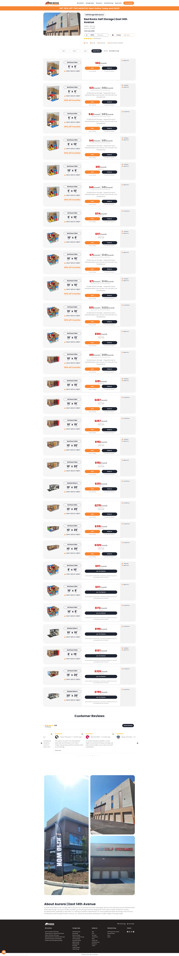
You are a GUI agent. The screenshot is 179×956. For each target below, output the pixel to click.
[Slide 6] (64, 34)
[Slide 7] (67, 34)
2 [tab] (80, 755)
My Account (118, 3)
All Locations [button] (80, 3)
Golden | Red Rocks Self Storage (52, 935)
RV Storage (75, 945)
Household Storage (77, 940)
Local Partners (95, 936)
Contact (93, 945)
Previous (41, 743)
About (93, 938)
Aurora (108, 935)
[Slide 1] (52, 34)
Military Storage (76, 942)
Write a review (128, 725)
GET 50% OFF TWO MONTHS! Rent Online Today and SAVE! (90, 8)
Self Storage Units (76, 931)
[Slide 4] (59, 34)
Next (137, 743)
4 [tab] (84, 755)
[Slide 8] (69, 34)
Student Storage (76, 947)
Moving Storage (76, 943)
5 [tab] (86, 755)
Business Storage (76, 935)
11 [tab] (99, 755)
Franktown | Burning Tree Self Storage (53, 938)
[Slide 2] (54, 34)
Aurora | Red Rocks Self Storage (52, 931)
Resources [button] (99, 3)
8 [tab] (92, 755)
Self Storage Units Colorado (113, 931)
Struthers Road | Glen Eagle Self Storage (53, 940)
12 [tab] (101, 755)
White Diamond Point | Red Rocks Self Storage (55, 936)
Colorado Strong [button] (108, 3)
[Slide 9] (72, 34)
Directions (101, 43)
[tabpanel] (58, 743)
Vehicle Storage (76, 949)
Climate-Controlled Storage (78, 936)
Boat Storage (75, 933)
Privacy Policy (95, 954)
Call (86, 43)
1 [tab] (78, 755)
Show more (48, 752)
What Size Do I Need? (116, 43)
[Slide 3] (57, 34)
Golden (108, 936)
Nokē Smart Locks (95, 942)
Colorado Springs (111, 933)
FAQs (93, 933)
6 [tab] (88, 755)
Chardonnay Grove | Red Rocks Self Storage (54, 933)
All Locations (129, 3)
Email (93, 43)
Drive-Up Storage (76, 938)
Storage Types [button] (90, 3)
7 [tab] (90, 755)
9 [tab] (94, 755)
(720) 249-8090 (89, 31)
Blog (93, 931)
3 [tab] (82, 755)
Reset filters (96, 51)
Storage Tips (94, 940)
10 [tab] (97, 755)
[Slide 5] (62, 34)
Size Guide (94, 935)
